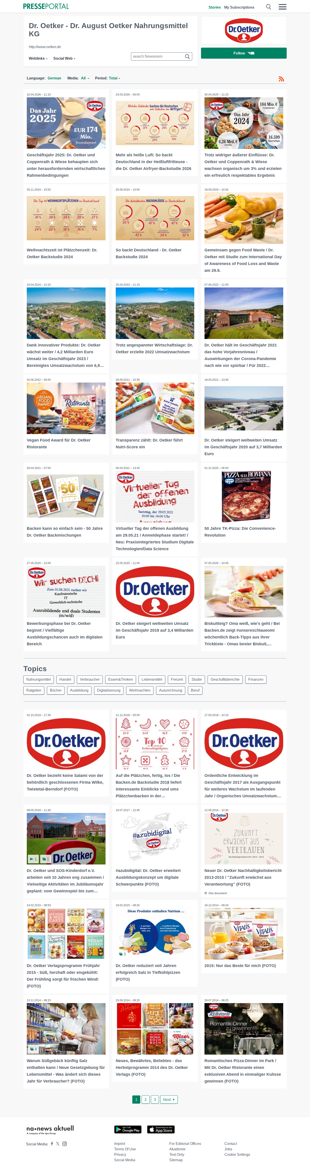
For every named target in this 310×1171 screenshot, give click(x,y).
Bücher (56, 690)
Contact (230, 1144)
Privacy (120, 1154)
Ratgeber (33, 690)
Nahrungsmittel (38, 679)
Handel (65, 679)
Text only (176, 1154)
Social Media (124, 1160)
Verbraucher (90, 679)
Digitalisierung (109, 690)
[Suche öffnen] (269, 7)
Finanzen (255, 679)
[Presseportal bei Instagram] (63, 1143)
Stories (215, 7)
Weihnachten (139, 690)
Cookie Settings (237, 1154)
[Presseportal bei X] (56, 1144)
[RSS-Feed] (281, 79)
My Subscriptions (239, 7)
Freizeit (177, 679)
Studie (197, 679)
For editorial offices (185, 1144)
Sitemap (176, 1160)
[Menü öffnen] (282, 7)
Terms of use (125, 1149)
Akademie (177, 1149)
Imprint (119, 1144)
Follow (239, 53)
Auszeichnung (170, 690)
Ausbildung (79, 690)
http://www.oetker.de (45, 47)
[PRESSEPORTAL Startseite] (46, 7)
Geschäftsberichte (225, 679)
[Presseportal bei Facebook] (50, 1144)
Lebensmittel (152, 679)
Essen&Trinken (120, 679)
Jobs (228, 1149)
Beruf (195, 690)
